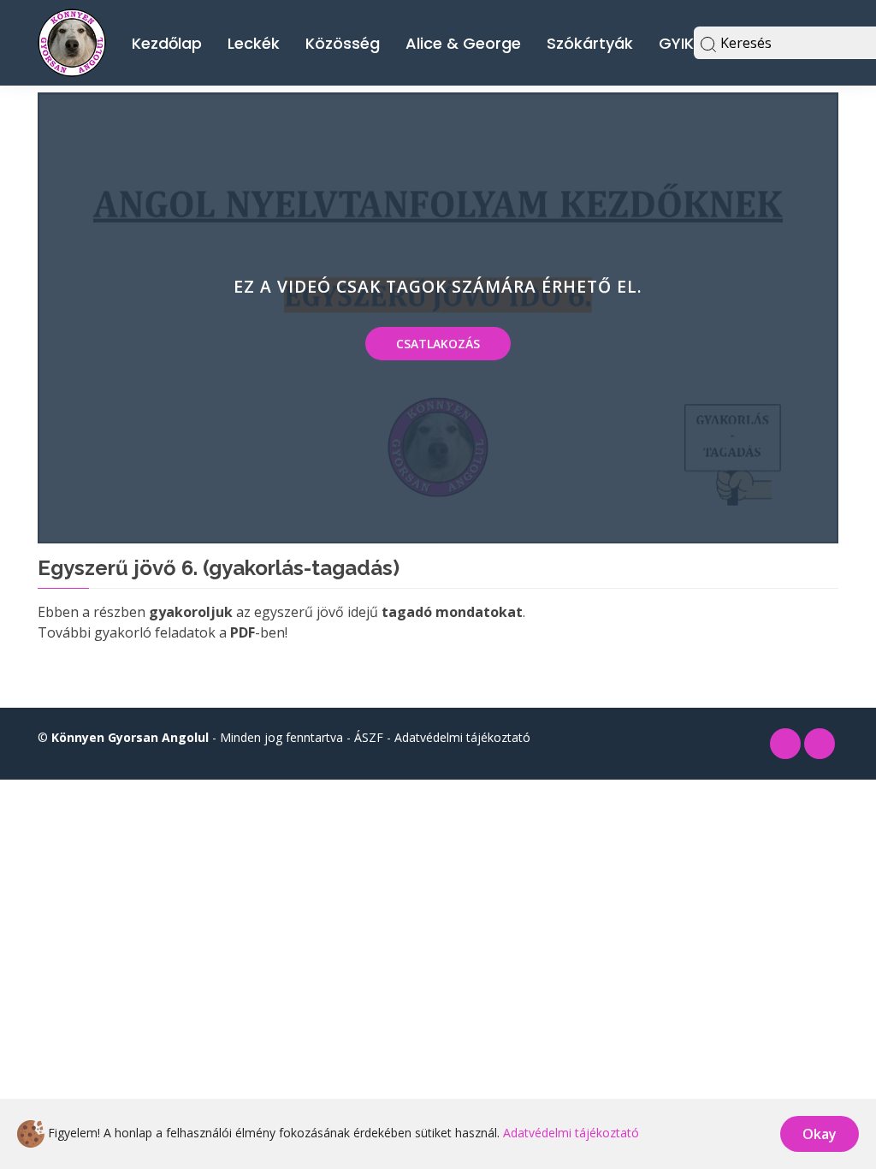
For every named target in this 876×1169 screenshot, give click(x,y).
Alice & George (463, 43)
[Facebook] (785, 743)
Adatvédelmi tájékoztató (462, 737)
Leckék (254, 43)
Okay (819, 1133)
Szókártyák (590, 43)
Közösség (342, 43)
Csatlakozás (438, 343)
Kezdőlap (167, 43)
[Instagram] (819, 743)
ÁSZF (368, 737)
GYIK (676, 43)
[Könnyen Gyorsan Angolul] (72, 40)
